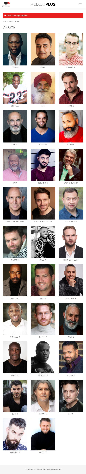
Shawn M (43, 414)
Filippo (71, 144)
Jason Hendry (71, 183)
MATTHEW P (71, 298)
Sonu (71, 414)
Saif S (15, 414)
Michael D (15, 337)
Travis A (43, 452)
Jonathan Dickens (43, 221)
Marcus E (15, 298)
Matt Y (43, 298)
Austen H (71, 67)
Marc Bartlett (71, 260)
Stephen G (15, 452)
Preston (15, 375)
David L (15, 144)
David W (43, 144)
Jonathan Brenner (15, 221)
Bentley (15, 106)
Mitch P (43, 337)
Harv (15, 183)
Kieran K (15, 260)
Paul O (71, 337)
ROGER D (71, 375)
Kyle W (43, 260)
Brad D (71, 106)
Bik (43, 106)
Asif (43, 67)
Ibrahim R (43, 183)
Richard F (43, 375)
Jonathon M (71, 221)
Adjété (15, 67)
